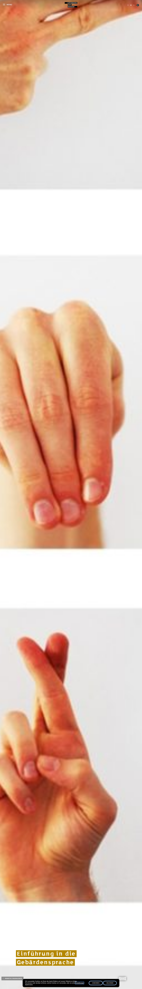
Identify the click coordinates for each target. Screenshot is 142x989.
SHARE (122, 978)
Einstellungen (79, 983)
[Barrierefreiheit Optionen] (138, 5)
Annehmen (95, 983)
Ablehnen (109, 983)
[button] (7, 4)
